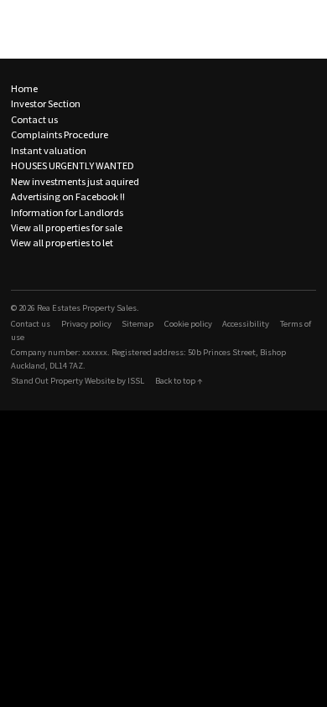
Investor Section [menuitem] (45, 103)
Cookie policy (188, 323)
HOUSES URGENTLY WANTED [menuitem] (72, 165)
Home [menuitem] (24, 88)
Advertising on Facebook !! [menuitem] (68, 196)
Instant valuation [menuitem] (48, 150)
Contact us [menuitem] (34, 119)
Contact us (30, 323)
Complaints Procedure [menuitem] (59, 134)
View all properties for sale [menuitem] (66, 227)
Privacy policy (86, 323)
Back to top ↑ (179, 380)
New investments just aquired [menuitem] (75, 181)
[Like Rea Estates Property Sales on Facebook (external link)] (16, 268)
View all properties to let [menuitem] (62, 242)
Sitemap (137, 323)
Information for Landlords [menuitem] (67, 212)
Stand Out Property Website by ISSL (77, 380)
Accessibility (245, 323)
